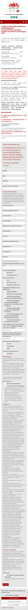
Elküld (6, 584)
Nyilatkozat (6, 573)
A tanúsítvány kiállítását (9, 270)
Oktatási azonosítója (9, 278)
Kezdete (5, 171)
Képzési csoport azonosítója (10, 186)
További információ (6, 608)
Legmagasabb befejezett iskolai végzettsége (11, 288)
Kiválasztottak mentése (14, 601)
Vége (4, 176)
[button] (26, 21)
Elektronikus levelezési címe (11, 241)
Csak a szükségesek (14, 605)
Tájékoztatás (6, 404)
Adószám (5, 257)
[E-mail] (11, 17)
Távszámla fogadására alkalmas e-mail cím (13, 264)
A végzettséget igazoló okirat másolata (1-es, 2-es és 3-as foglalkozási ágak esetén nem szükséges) (13, 326)
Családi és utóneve (8, 205)
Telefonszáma (7, 231)
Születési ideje (7, 221)
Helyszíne (5, 181)
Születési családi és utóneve (11, 210)
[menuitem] (1, 21)
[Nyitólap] (14, 7)
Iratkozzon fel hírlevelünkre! (10, 351)
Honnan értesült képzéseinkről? (12, 341)
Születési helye (7, 215)
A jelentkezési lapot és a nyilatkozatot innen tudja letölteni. (13, 131)
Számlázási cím (7, 251)
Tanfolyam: (6, 165)
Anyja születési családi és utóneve (12, 226)
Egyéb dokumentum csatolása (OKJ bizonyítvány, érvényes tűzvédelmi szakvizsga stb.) (12, 334)
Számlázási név (7, 246)
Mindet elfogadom (14, 598)
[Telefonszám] (14, 17)
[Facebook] (16, 17)
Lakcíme (5, 236)
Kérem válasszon (8, 381)
